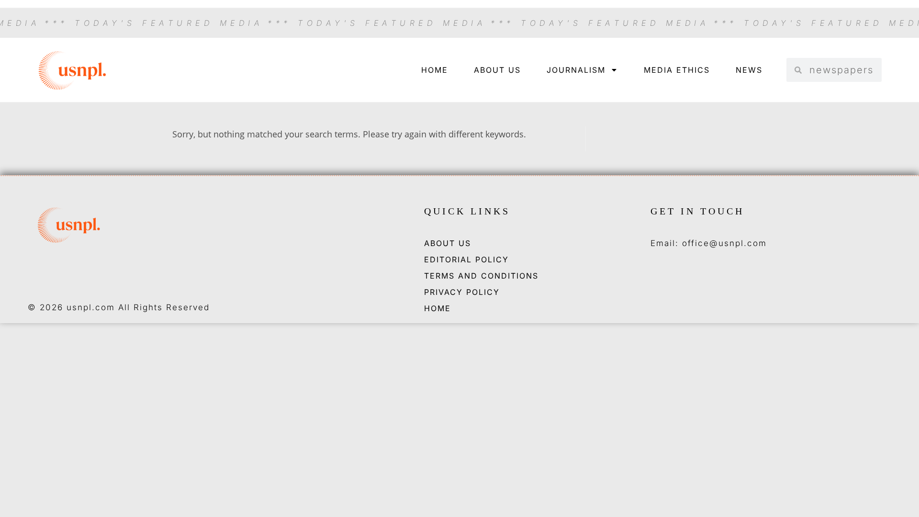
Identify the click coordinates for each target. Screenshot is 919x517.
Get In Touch (697, 211)
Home (434, 70)
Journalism (576, 70)
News (749, 70)
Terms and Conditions (481, 276)
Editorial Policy (466, 259)
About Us (497, 70)
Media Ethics (677, 70)
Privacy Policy (462, 292)
